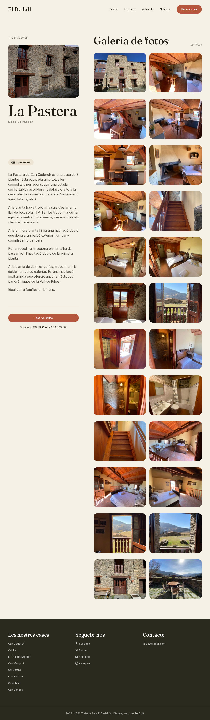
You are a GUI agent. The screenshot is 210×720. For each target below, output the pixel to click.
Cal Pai (12, 650)
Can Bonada (15, 689)
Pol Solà (139, 713)
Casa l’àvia (14, 683)
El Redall (19, 9)
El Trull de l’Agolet (19, 656)
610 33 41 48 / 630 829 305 (49, 327)
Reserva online (43, 317)
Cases (113, 9)
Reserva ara (189, 9)
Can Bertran (15, 676)
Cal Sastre (14, 669)
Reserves (130, 9)
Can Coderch (16, 643)
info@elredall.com (154, 643)
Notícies (165, 9)
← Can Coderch (18, 37)
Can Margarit (16, 663)
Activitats (147, 9)
